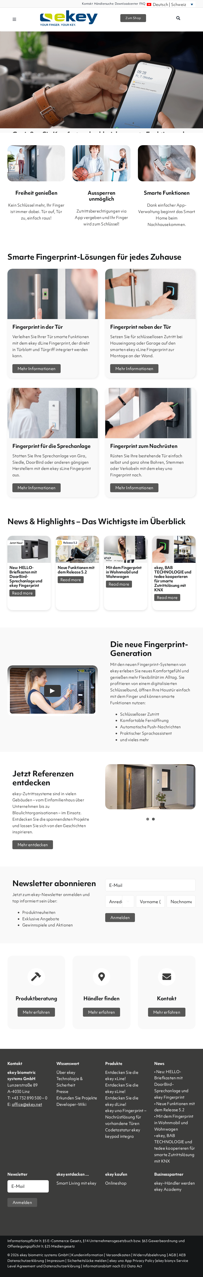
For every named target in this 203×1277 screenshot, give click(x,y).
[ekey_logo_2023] (69, 12)
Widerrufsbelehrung (149, 1255)
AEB (182, 1255)
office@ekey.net (27, 1104)
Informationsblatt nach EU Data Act (112, 1266)
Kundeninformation (87, 1255)
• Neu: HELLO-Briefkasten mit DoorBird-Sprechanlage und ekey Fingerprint (171, 1084)
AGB (172, 1255)
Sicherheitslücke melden (87, 1260)
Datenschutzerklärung (25, 1260)
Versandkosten (118, 1255)
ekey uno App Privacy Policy (131, 1260)
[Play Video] (52, 691)
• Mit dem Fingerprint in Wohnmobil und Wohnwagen (174, 1123)
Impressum (56, 1260)
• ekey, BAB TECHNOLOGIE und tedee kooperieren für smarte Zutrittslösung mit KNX (174, 1148)
